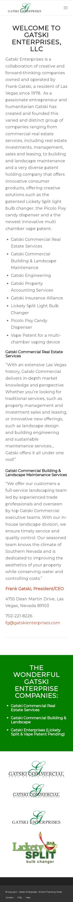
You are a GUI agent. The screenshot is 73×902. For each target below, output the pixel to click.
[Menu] (66, 7)
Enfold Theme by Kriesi (50, 892)
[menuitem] (9, 897)
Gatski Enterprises (28, 892)
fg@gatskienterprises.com (32, 622)
